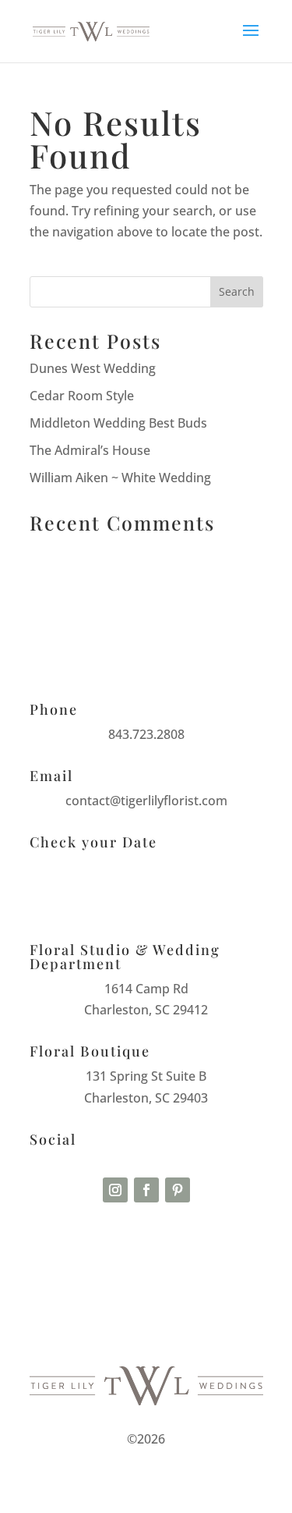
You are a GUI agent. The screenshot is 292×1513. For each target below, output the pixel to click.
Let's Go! (146, 899)
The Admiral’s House (90, 450)
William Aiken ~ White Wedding (120, 477)
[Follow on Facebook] (146, 1189)
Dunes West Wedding (93, 368)
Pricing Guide (146, 1251)
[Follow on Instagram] (115, 1189)
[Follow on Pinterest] (177, 1189)
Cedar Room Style (82, 395)
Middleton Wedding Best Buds (118, 423)
